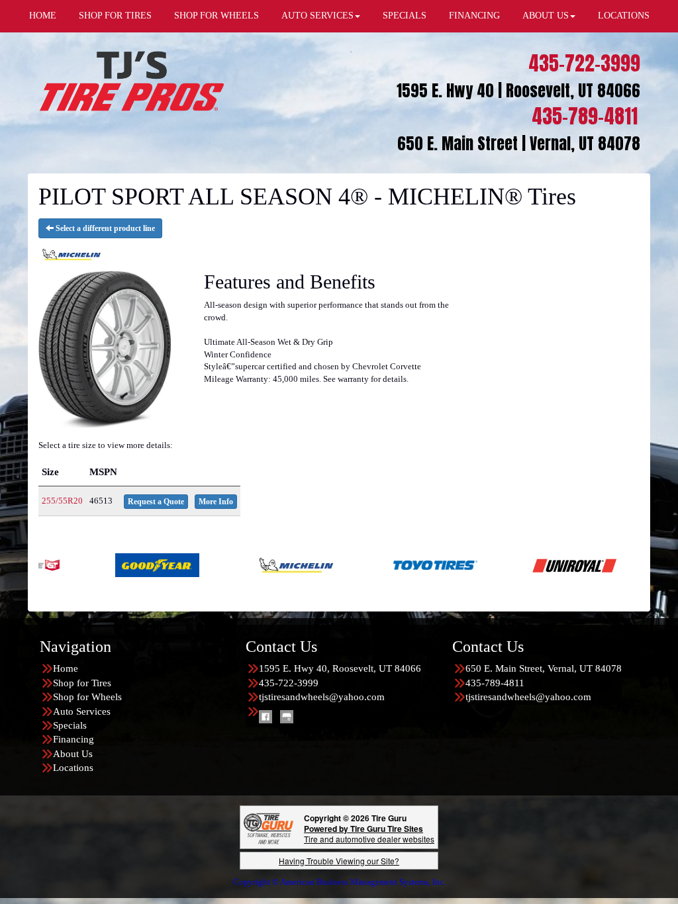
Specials (70, 725)
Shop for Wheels (87, 697)
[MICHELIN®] (242, 564)
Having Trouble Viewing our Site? (339, 860)
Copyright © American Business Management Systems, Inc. (339, 882)
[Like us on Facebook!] (265, 716)
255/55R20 (62, 501)
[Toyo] (381, 564)
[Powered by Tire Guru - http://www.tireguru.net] (268, 827)
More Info (216, 501)
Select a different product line (104, 228)
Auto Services (82, 711)
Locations (73, 767)
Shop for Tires (82, 683)
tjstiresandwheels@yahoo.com (322, 697)
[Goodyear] (103, 564)
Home (65, 668)
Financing (73, 739)
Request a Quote (156, 501)
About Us (73, 753)
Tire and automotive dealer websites (369, 833)
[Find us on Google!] (286, 716)
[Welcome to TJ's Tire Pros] (131, 80)
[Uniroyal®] (520, 564)
